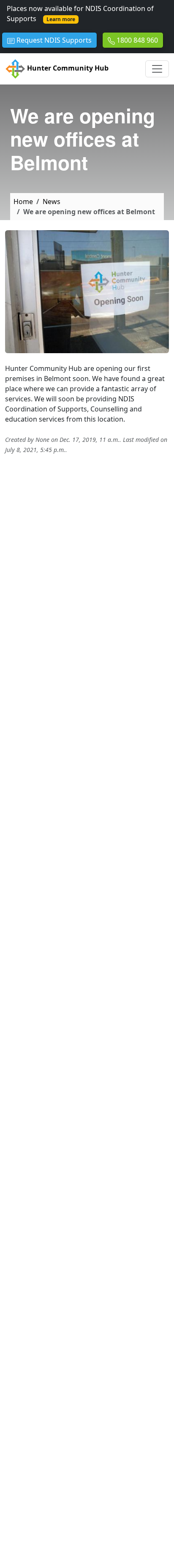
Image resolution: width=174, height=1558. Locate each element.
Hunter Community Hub (67, 68)
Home (23, 201)
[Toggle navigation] (157, 68)
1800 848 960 (136, 40)
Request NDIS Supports (53, 40)
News (51, 201)
